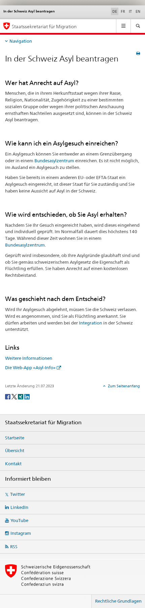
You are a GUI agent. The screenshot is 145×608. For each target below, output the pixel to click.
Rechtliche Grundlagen (118, 601)
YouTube (19, 520)
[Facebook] (8, 396)
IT (130, 11)
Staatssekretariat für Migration (44, 26)
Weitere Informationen (28, 358)
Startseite (14, 437)
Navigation (20, 41)
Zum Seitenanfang (123, 386)
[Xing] (21, 396)
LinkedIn (19, 507)
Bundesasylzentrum (54, 160)
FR (123, 11)
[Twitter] (14, 396)
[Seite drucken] (138, 53)
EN (138, 11)
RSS (14, 546)
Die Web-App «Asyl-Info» (30, 367)
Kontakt (13, 463)
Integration (90, 322)
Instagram (20, 533)
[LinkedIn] (27, 396)
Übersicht (14, 450)
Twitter (17, 494)
